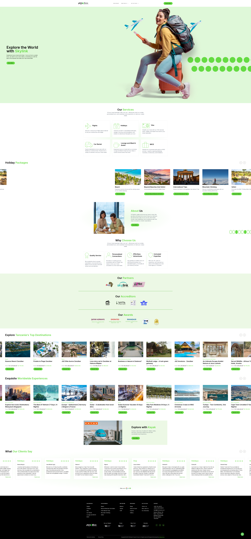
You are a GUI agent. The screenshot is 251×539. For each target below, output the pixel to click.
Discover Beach (235, 193)
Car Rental (89, 512)
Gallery (132, 512)
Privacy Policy (101, 537)
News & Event (133, 508)
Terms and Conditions (91, 537)
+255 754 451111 (158, 506)
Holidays (89, 508)
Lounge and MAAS (91, 514)
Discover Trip (16, 369)
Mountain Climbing (105, 512)
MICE (88, 517)
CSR (121, 510)
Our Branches (145, 510)
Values (121, 508)
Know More (10, 63)
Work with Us (145, 508)
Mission (121, 506)
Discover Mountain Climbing (75, 193)
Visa (88, 510)
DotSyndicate (161, 537)
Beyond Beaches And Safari (108, 508)
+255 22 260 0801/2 (159, 508)
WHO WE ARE (116, 3)
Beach (102, 506)
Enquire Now (168, 3)
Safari (102, 514)
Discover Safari (101, 193)
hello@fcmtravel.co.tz (159, 510)
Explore (132, 510)
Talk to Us (144, 506)
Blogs (131, 506)
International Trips (105, 510)
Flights (88, 506)
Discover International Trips (46, 193)
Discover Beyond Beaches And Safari (18, 193)
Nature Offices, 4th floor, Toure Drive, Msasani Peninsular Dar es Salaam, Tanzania (158, 515)
